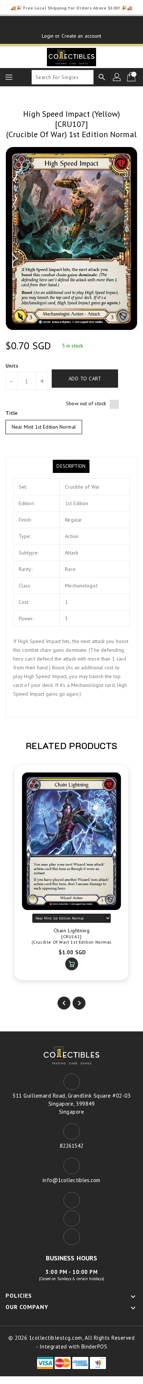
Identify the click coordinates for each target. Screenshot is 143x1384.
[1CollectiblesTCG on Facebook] (57, 24)
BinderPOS (94, 1346)
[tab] (71, 466)
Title (12, 413)
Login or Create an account (72, 36)
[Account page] (117, 77)
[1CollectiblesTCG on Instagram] (85, 24)
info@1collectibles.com (71, 1180)
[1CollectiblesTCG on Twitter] (71, 24)
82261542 (72, 1145)
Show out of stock (86, 403)
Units (12, 365)
